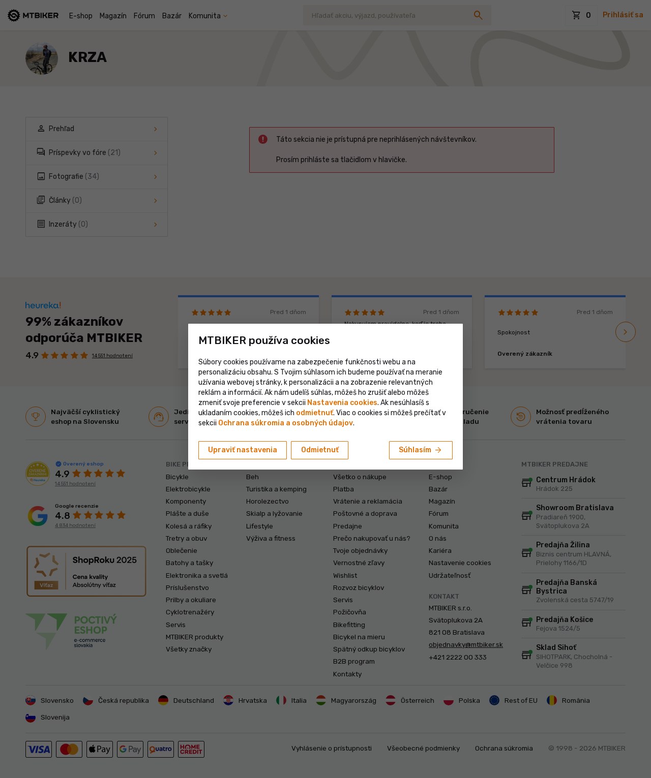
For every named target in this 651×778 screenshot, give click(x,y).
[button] (314, 413)
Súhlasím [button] (421, 450)
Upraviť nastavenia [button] (242, 450)
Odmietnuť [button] (320, 450)
